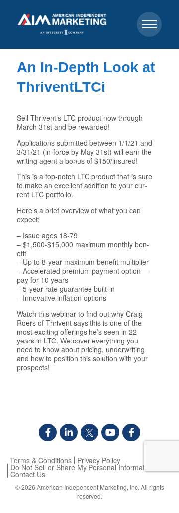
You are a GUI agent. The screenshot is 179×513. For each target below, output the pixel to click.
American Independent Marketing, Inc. (88, 487)
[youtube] (110, 432)
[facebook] (48, 432)
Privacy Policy (98, 460)
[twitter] (89, 432)
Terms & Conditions (41, 460)
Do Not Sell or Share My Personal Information (82, 467)
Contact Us (27, 474)
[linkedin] (69, 432)
